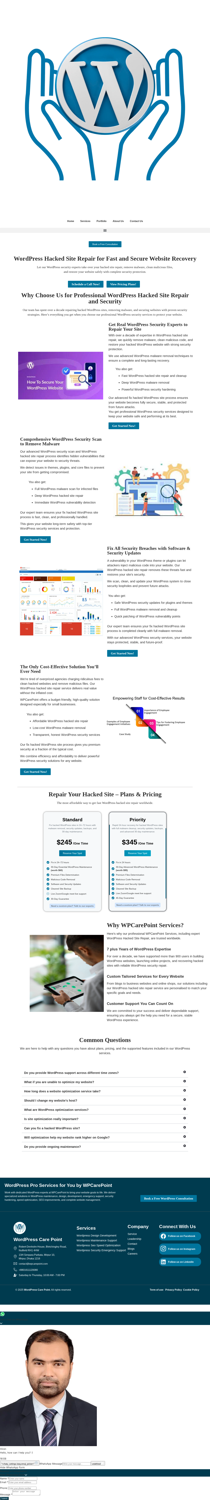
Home (70, 221)
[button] (105, 230)
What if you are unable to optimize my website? (59, 1082)
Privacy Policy (173, 1289)
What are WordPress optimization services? (56, 1109)
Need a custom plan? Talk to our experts (72, 906)
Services (85, 221)
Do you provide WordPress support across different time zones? (71, 1073)
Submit (4, 1498)
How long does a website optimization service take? (62, 1091)
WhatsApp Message (50, 1463)
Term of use (157, 1289)
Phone (4, 1488)
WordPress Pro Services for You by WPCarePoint (58, 1185)
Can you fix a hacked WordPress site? (52, 1128)
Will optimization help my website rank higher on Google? (67, 1137)
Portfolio (102, 221)
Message (6, 1494)
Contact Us (136, 221)
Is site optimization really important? (51, 1119)
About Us (118, 221)
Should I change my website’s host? (50, 1100)
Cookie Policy (191, 1289)
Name (4, 1478)
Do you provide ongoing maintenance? (52, 1146)
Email (4, 1482)
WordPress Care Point (38, 1239)
